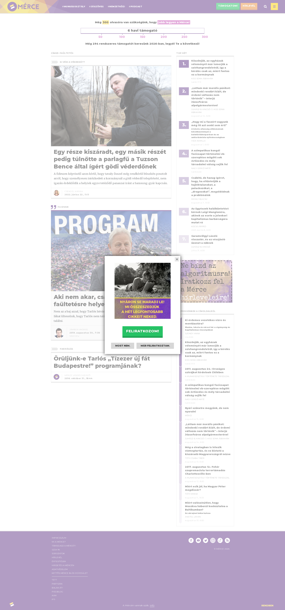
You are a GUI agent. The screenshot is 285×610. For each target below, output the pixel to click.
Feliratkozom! (142, 331)
